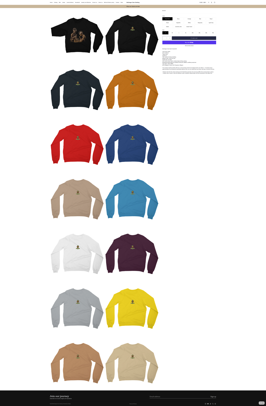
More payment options (189, 45)
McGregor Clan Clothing (57, 403)
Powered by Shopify (67, 403)
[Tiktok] (210, 404)
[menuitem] (122, 2)
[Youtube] (208, 404)
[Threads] (215, 404)
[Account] (211, 2)
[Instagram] (205, 404)
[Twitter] (213, 404)
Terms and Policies (133, 403)
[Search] (208, 2)
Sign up (213, 397)
